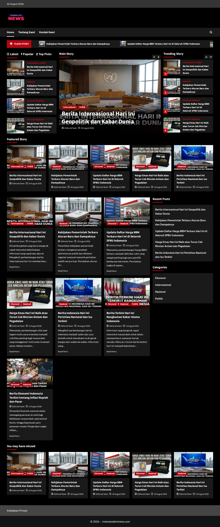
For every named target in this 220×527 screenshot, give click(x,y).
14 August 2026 (202, 187)
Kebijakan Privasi (17, 510)
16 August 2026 (118, 187)
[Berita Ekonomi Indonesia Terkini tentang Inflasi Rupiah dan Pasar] (30, 374)
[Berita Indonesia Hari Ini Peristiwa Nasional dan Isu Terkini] (171, 125)
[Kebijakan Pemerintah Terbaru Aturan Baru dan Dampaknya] (171, 68)
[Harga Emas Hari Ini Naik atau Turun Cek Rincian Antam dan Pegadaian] (171, 106)
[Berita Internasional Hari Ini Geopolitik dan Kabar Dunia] (15, 68)
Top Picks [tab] (45, 54)
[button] (211, 32)
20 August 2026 (87, 128)
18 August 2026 (76, 187)
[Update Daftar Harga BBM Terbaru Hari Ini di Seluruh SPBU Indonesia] (171, 87)
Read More (14, 267)
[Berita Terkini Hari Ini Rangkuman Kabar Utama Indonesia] (127, 293)
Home (10, 32)
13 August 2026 (132, 326)
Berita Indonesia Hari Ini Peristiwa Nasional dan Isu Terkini (196, 127)
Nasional (186, 63)
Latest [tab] (13, 54)
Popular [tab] (28, 54)
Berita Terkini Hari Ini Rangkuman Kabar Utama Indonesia (123, 317)
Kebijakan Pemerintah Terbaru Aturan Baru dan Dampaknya (58, 44)
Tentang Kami (26, 32)
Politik (82, 107)
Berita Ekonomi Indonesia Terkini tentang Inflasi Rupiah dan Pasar (28, 398)
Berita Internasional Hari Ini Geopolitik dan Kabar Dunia (98, 117)
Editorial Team (70, 128)
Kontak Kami (47, 32)
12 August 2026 (35, 406)
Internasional (69, 107)
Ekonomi (187, 82)
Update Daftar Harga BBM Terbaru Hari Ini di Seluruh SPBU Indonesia (143, 44)
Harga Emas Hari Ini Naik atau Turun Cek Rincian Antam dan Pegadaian (196, 108)
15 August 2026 (160, 187)
